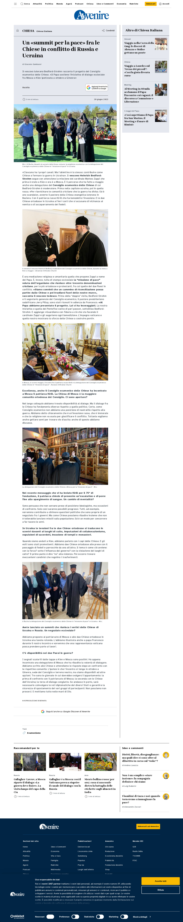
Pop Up (81, 865)
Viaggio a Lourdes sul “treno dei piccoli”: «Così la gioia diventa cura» (137, 70)
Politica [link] (49, 4)
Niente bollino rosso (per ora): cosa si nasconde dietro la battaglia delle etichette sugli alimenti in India (100, 786)
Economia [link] (121, 4)
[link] (151, 4)
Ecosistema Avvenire (114, 856)
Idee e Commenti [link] (105, 4)
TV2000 (136, 856)
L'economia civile (85, 851)
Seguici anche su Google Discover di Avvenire (68, 711)
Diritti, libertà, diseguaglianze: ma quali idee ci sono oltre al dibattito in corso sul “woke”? (140, 757)
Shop (107, 869)
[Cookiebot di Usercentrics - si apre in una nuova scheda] (17, 917)
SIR (134, 847)
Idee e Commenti (58, 847)
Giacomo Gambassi (33, 64)
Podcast (26, 869)
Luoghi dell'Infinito (86, 869)
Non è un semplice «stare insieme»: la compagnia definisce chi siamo (137, 778)
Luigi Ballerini (130, 786)
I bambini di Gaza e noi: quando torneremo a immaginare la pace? (141, 799)
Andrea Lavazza (131, 765)
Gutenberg (82, 856)
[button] (15, 3)
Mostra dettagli (140, 917)
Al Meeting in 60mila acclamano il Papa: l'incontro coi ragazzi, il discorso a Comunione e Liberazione (139, 95)
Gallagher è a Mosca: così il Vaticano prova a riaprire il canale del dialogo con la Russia (65, 784)
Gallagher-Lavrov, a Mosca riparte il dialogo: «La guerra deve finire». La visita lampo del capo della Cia (29, 786)
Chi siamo (109, 847)
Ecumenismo (34, 733)
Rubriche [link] (134, 4)
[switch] (75, 916)
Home (25, 847)
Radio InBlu (138, 851)
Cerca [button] (27, 4)
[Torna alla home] (17, 30)
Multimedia (55, 869)
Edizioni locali (84, 847)
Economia (55, 851)
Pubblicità (109, 860)
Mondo (26, 860)
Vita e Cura (56, 856)
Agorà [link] (69, 4)
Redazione (109, 851)
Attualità (26, 851)
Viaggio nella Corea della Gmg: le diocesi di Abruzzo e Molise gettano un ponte (139, 48)
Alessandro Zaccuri (132, 807)
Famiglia (54, 860)
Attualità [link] (37, 4)
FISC (135, 860)
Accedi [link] (166, 4)
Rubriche (54, 865)
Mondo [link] (59, 4)
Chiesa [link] (90, 4)
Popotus (81, 860)
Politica (26, 856)
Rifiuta (161, 890)
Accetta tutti (160, 881)
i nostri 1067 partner (51, 884)
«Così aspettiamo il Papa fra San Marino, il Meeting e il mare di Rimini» (138, 119)
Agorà (25, 865)
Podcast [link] (79, 4)
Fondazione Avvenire (114, 865)
